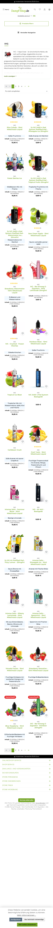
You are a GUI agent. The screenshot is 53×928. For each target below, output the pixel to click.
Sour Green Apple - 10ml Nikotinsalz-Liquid (38, 234)
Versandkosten (40, 803)
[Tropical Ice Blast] (14, 378)
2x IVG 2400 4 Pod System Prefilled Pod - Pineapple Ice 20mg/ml (38, 129)
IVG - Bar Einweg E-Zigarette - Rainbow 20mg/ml (38, 726)
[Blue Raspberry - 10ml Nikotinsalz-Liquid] (14, 707)
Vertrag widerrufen (26, 800)
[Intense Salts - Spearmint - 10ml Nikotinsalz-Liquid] (38, 596)
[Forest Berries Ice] (14, 161)
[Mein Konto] (44, 10)
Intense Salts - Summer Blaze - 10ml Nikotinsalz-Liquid (14, 511)
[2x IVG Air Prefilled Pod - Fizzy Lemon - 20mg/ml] (14, 543)
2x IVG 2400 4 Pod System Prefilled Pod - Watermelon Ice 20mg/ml (14, 234)
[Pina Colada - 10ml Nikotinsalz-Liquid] (14, 108)
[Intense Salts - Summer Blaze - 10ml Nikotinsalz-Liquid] (14, 492)
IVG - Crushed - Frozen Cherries (14, 345)
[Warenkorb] (49, 10)
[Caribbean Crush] (14, 433)
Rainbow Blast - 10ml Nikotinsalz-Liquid (38, 343)
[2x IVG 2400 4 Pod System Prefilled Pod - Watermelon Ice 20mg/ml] (14, 214)
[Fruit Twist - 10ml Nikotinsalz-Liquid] (38, 433)
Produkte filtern (28, 23)
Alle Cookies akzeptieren (27, 924)
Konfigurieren (16, 919)
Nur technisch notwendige (34, 919)
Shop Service (8, 764)
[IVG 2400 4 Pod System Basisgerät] (38, 378)
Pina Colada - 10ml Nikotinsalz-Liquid (14, 128)
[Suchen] (34, 10)
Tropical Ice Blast (14, 395)
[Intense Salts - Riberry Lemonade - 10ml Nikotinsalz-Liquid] (14, 596)
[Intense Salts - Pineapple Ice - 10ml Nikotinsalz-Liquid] (38, 543)
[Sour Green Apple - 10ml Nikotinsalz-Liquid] (38, 214)
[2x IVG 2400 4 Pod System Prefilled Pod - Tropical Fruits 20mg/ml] (38, 161)
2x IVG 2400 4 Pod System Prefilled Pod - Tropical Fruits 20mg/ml (38, 180)
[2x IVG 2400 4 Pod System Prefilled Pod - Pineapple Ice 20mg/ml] (38, 108)
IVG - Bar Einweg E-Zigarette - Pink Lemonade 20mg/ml (38, 288)
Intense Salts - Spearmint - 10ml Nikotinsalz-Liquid (38, 615)
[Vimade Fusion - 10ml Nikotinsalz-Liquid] (14, 651)
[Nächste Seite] (25, 86)
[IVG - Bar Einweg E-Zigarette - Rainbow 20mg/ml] (38, 707)
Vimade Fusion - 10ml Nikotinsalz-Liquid (15, 669)
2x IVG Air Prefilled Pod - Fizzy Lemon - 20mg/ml (15, 561)
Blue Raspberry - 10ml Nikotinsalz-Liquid (14, 727)
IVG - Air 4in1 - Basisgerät (38, 510)
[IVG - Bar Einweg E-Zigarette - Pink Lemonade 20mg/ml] (38, 270)
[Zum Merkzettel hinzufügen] (22, 117)
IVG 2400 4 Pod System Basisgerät (38, 396)
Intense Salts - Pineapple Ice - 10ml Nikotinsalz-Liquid (38, 562)
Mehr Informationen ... (26, 915)
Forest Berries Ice (14, 178)
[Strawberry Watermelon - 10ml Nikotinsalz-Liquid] (14, 270)
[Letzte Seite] (28, 86)
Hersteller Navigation (28, 32)
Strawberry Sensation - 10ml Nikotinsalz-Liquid (38, 669)
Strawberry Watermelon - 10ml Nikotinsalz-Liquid (15, 291)
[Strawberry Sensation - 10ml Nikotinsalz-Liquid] (38, 651)
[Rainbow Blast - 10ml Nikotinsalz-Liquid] (38, 325)
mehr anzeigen (9, 76)
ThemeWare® (37, 809)
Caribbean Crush (15, 450)
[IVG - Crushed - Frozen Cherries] (14, 325)
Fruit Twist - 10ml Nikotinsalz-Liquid (38, 453)
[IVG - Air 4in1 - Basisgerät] (38, 492)
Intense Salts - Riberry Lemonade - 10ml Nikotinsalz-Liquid (14, 615)
